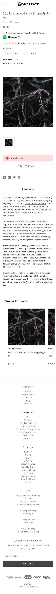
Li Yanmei (28, 461)
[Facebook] (4, 177)
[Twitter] (14, 177)
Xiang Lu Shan (28, 467)
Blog (28, 400)
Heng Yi (28, 458)
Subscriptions (28, 426)
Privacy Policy (28, 435)
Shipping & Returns (28, 432)
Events (28, 391)
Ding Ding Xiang (28, 479)
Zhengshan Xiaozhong (35, 203)
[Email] (9, 177)
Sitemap (28, 403)
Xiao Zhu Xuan (28, 476)
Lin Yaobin (28, 473)
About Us (28, 397)
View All (28, 482)
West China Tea (28, 464)
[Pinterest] (19, 177)
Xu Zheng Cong (28, 470)
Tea (28, 417)
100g (32, 53)
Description (28, 189)
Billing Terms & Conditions (28, 429)
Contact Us (28, 438)
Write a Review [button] (39, 43)
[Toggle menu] (4, 4)
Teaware (28, 420)
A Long (28, 455)
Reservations (28, 394)
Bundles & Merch (28, 423)
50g (24, 53)
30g (16, 53)
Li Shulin (28, 452)
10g (8, 53)
